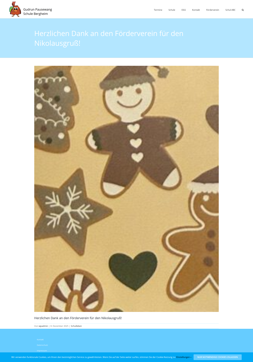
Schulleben (76, 326)
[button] (243, 9)
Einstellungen (183, 357)
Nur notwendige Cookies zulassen (217, 357)
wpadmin (43, 326)
